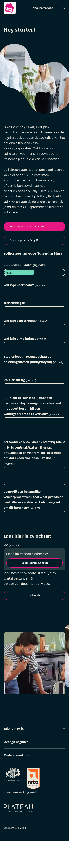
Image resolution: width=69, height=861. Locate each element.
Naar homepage (43, 8)
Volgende (35, 595)
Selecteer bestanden (34, 562)
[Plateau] (18, 808)
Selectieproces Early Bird (25, 240)
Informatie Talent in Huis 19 (27, 226)
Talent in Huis (19, 828)
